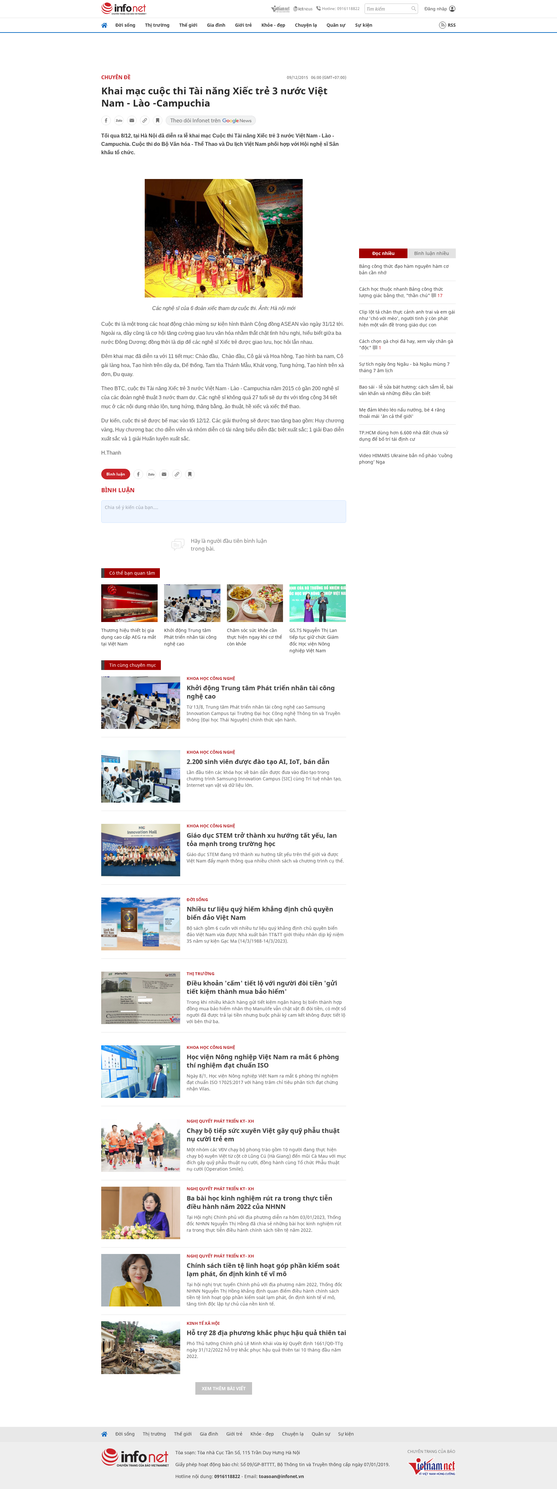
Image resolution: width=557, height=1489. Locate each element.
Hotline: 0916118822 (341, 8)
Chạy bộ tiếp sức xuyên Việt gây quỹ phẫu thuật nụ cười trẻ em (263, 1134)
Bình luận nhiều (431, 253)
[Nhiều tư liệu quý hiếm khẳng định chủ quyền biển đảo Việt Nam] (140, 924)
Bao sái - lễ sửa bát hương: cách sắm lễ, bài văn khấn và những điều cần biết (406, 390)
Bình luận (115, 474)
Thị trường (157, 25)
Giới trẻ (243, 25)
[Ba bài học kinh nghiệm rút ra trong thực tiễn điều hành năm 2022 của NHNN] (140, 1213)
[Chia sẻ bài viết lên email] (132, 120)
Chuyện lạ (306, 25)
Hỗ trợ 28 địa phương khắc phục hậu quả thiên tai (266, 1332)
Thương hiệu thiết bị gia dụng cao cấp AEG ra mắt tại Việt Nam (128, 637)
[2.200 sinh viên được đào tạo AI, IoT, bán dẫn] (140, 776)
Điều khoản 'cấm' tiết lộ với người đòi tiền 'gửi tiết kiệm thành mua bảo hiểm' (262, 987)
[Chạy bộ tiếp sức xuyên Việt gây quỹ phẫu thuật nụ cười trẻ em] (140, 1145)
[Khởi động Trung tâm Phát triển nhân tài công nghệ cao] (192, 603)
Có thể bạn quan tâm (132, 573)
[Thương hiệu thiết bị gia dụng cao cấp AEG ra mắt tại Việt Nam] (129, 603)
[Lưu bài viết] (157, 120)
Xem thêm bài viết (224, 1388)
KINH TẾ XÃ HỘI (203, 1323)
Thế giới (188, 25)
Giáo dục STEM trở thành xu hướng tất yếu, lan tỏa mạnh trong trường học (262, 839)
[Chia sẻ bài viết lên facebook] (106, 120)
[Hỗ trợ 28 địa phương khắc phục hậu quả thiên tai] (140, 1347)
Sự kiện (363, 25)
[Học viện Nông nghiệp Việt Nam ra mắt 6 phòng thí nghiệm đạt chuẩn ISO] (140, 1071)
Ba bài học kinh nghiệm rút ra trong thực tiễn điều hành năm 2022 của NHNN (259, 1202)
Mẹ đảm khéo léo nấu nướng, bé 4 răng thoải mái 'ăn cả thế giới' (402, 413)
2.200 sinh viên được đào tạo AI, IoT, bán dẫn (258, 761)
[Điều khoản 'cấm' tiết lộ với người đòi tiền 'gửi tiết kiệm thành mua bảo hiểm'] (140, 998)
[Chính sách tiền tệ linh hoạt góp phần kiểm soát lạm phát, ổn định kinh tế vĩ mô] (140, 1280)
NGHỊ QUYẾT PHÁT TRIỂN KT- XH (220, 1121)
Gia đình (216, 25)
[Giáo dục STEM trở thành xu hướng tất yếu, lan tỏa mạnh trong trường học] (140, 850)
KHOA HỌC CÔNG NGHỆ (211, 678)
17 (439, 295)
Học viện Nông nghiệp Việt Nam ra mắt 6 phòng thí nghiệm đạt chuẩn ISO (263, 1061)
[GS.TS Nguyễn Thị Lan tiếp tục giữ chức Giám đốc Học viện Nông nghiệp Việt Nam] (317, 603)
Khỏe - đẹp (273, 25)
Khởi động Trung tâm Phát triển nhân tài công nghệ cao (190, 637)
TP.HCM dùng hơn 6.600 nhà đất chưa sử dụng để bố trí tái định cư (403, 435)
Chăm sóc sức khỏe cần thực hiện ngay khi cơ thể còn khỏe (254, 637)
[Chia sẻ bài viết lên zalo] (119, 120)
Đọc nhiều (383, 253)
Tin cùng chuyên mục (132, 665)
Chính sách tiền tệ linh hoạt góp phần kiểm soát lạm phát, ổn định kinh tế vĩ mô (263, 1269)
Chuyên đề (116, 77)
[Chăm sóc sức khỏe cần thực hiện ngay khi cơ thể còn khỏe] (255, 603)
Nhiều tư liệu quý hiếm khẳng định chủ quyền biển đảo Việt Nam (260, 913)
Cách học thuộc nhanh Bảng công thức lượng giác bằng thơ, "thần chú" (401, 292)
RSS (452, 25)
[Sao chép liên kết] (145, 120)
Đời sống (125, 25)
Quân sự (336, 25)
